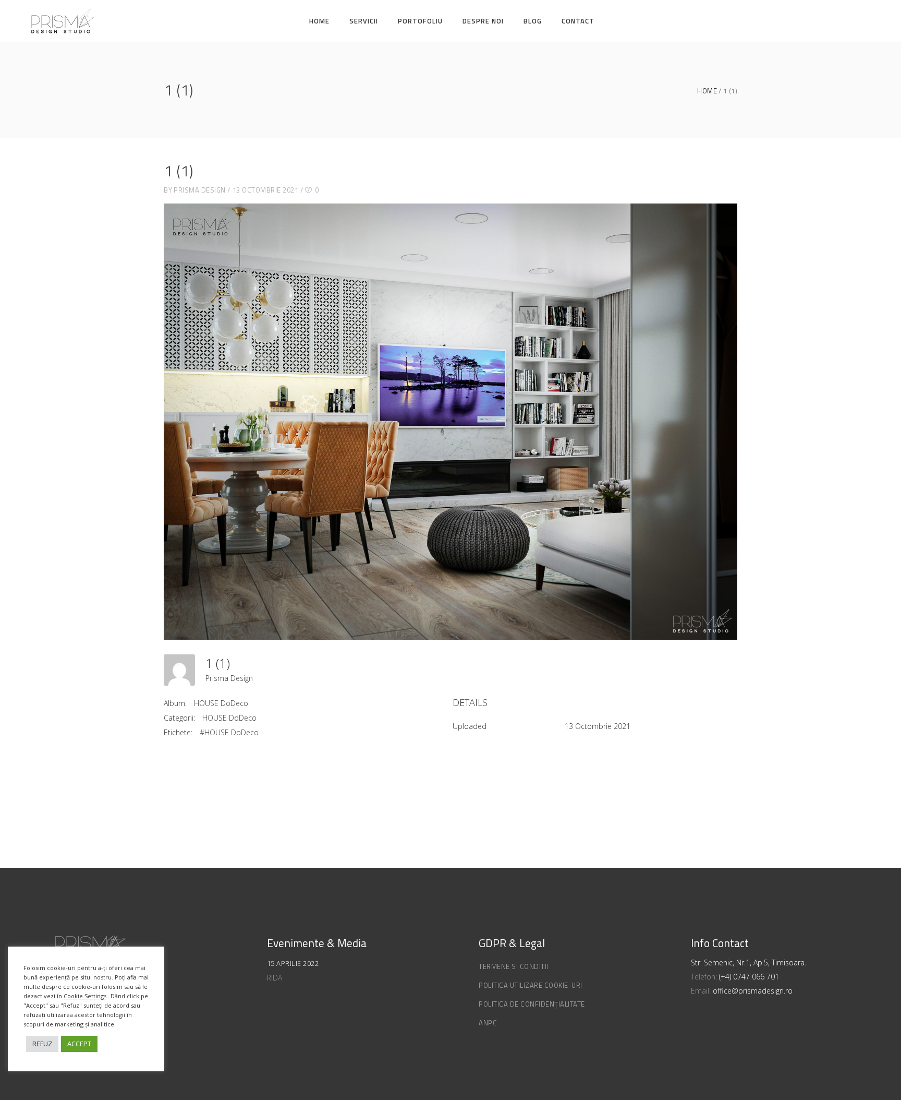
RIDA (274, 978)
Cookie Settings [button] (85, 996)
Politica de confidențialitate (532, 1004)
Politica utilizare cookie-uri (530, 985)
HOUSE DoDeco (221, 703)
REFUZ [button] (42, 1043)
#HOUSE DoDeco (229, 732)
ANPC (488, 1023)
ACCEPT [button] (79, 1043)
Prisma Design (200, 190)
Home (707, 91)
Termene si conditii (514, 966)
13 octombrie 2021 (266, 190)
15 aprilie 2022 (293, 963)
